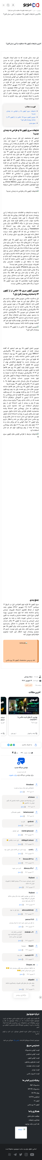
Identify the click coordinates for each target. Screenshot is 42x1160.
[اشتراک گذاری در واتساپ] (11, 745)
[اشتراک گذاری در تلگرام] (13, 745)
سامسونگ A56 (34, 1085)
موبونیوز (38, 10)
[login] (13, 5)
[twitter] (20, 1154)
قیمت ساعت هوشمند (32, 1066)
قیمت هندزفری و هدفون (32, 1062)
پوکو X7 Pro (35, 1093)
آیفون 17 (36, 1101)
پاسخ (21, 792)
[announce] (8, 5)
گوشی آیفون (29, 685)
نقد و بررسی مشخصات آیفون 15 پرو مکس (20, 660)
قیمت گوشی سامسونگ (32, 1050)
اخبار (34, 10)
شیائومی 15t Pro (34, 1097)
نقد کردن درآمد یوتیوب (32, 1124)
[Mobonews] (27, 5)
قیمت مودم (35, 1070)
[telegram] (15, 1154)
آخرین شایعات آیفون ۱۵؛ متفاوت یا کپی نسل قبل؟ (19, 10)
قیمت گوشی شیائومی (32, 1054)
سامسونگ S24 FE (33, 1089)
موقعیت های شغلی (33, 1116)
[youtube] (32, 1154)
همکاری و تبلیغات (34, 1120)
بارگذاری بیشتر (21, 995)
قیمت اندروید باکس (33, 1074)
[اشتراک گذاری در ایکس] (8, 745)
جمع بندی (32, 123)
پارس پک (16, 1040)
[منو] (3, 5)
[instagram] (26, 1154)
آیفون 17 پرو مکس (33, 1105)
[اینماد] (21, 1133)
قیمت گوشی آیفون (33, 1058)
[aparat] (9, 1154)
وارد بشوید (13, 775)
